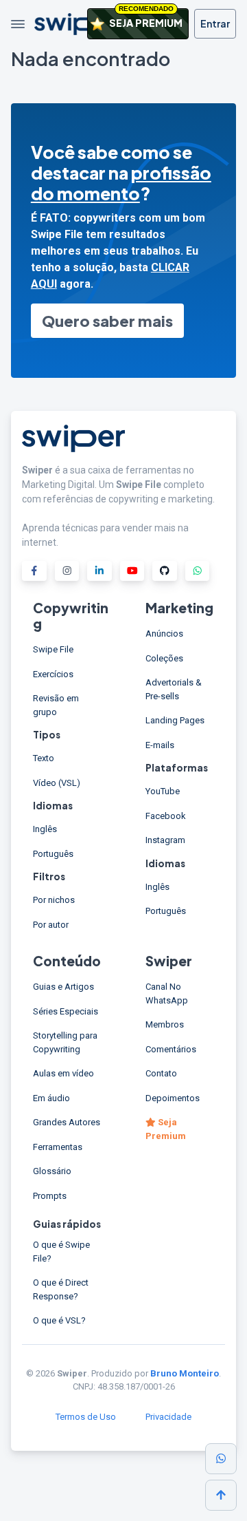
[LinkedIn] (99, 571)
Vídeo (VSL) (56, 783)
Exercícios (53, 674)
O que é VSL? (59, 1320)
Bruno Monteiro (184, 1373)
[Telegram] (197, 571)
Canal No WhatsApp (166, 993)
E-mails (159, 745)
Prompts (50, 1196)
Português (53, 854)
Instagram (165, 840)
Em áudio (51, 1098)
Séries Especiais (65, 1011)
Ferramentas (57, 1147)
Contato (161, 1073)
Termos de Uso (86, 1417)
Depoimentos (172, 1098)
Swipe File (53, 649)
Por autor (51, 924)
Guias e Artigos (63, 986)
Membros (164, 1024)
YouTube (162, 791)
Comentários (170, 1049)
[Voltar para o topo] (221, 1495)
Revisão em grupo (56, 705)
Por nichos (54, 900)
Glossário (52, 1171)
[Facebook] (34, 571)
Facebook (165, 816)
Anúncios (164, 633)
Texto (43, 758)
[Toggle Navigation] (18, 24)
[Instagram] (67, 571)
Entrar (215, 23)
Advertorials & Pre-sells (173, 689)
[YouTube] (132, 571)
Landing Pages (174, 720)
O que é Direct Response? (61, 1289)
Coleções (164, 658)
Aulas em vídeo (63, 1073)
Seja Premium (165, 1129)
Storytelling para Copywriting (65, 1042)
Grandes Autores (66, 1122)
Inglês (45, 829)
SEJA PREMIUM (145, 18)
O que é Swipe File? (61, 1252)
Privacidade (168, 1417)
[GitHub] (164, 571)
